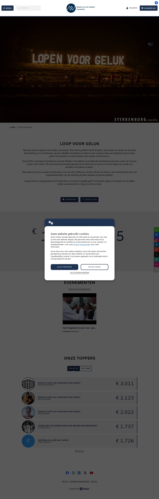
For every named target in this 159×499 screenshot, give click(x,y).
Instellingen (94, 267)
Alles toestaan (64, 267)
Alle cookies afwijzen (79, 273)
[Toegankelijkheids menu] (156, 2)
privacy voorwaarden (81, 245)
